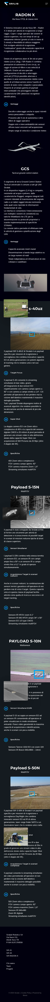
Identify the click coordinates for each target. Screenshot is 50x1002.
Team (8, 966)
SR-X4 (9, 953)
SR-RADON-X (12, 956)
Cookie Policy (26, 993)
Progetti (9, 969)
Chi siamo (10, 963)
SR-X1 (9, 950)
